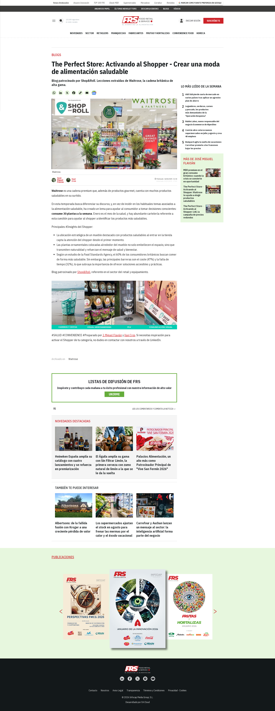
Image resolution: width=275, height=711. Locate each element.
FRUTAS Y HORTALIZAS (158, 33)
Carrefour (158, 3)
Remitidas (171, 3)
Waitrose (73, 359)
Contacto (93, 690)
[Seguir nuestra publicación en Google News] (94, 92)
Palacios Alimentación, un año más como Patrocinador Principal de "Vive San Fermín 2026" (153, 462)
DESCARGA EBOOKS (150, 8)
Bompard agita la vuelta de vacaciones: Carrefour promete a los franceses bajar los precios (202, 145)
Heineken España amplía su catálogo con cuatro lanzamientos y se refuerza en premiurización (73, 462)
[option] (138, 608)
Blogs (56, 54)
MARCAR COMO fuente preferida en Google (201, 3)
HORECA (201, 33)
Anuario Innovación (81, 3)
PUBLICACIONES (63, 557)
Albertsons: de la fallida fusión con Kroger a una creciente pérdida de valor (73, 527)
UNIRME (114, 394)
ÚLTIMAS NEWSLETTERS (125, 8)
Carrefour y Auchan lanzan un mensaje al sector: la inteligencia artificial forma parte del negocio (154, 529)
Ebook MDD (114, 3)
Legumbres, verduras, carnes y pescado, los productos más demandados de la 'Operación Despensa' (197, 111)
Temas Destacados (61, 3)
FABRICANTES (136, 33)
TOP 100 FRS (99, 3)
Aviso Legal (118, 690)
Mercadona (145, 3)
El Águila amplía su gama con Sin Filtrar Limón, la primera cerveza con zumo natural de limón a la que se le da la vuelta (114, 464)
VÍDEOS (177, 8)
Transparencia (133, 690)
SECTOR (89, 33)
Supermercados (129, 3)
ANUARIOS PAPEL (102, 8)
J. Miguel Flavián (112, 335)
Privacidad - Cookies (177, 690)
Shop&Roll (83, 272)
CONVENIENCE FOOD (183, 33)
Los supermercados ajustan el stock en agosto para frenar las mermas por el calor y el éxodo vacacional (114, 529)
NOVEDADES (76, 33)
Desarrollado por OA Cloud (137, 702)
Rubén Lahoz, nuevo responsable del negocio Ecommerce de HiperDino (200, 123)
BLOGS (166, 8)
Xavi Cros (74, 180)
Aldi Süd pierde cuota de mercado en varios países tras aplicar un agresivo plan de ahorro (201, 97)
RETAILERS (102, 33)
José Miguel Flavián (60, 180)
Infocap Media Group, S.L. (141, 697)
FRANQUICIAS (118, 33)
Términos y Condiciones (154, 690)
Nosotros (105, 690)
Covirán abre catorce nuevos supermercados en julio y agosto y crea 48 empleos (202, 133)
